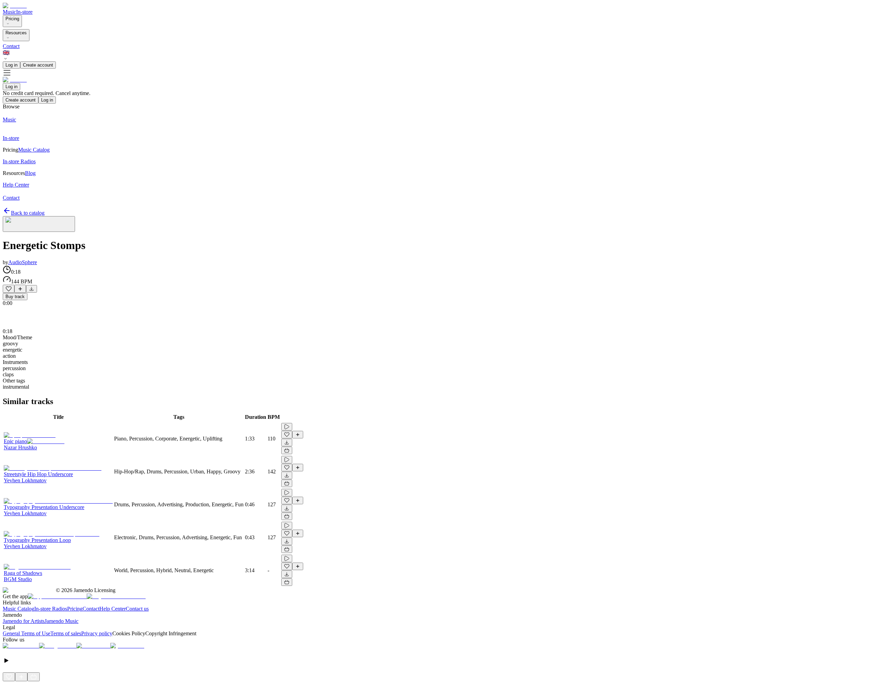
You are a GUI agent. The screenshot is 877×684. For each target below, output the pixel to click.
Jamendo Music (61, 621)
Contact (11, 46)
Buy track (15, 296)
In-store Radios (50, 609)
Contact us (137, 609)
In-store (24, 12)
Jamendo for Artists (24, 621)
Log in (11, 65)
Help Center (112, 609)
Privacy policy (96, 633)
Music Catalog (18, 609)
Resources (16, 32)
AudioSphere (22, 262)
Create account (38, 65)
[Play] (39, 224)
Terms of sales (65, 633)
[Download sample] (31, 289)
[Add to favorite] (8, 289)
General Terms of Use (26, 633)
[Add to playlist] (20, 289)
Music (9, 12)
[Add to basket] (286, 450)
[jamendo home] (15, 6)
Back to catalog (28, 213)
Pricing (12, 18)
